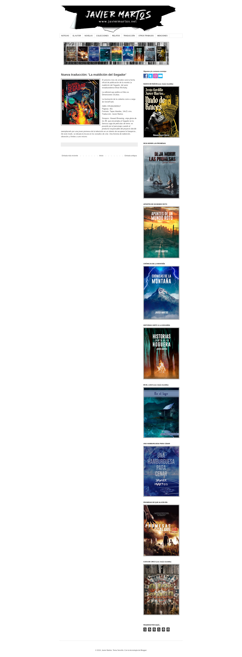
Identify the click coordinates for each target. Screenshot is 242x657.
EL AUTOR (77, 36)
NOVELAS (89, 36)
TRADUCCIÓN (129, 36)
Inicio (101, 156)
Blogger (143, 650)
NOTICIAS (65, 36)
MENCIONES (162, 36)
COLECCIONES (102, 36)
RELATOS (116, 36)
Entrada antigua (131, 156)
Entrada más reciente (70, 156)
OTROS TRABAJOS (146, 36)
